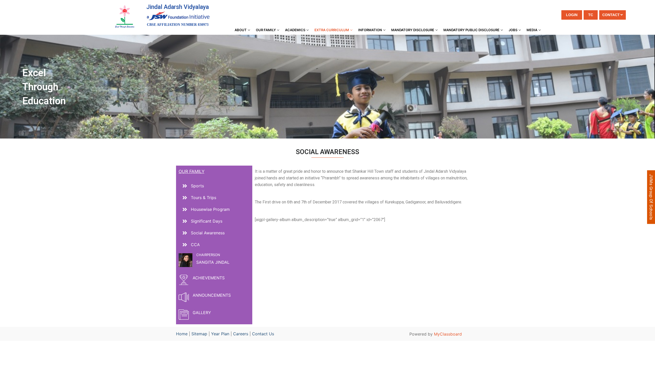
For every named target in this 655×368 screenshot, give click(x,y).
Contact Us (263, 333)
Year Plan (220, 333)
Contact (611, 15)
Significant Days (206, 221)
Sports (197, 185)
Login (571, 15)
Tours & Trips (203, 197)
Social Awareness (208, 232)
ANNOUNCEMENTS (212, 295)
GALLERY (202, 312)
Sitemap (199, 333)
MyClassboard (448, 334)
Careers (240, 333)
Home (182, 333)
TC (590, 15)
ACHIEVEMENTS (209, 277)
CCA (195, 244)
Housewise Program (210, 209)
